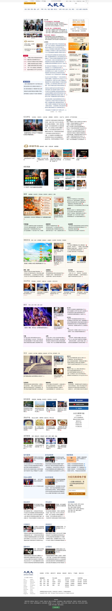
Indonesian (32, 582)
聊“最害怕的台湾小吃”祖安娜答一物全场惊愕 (55, 339)
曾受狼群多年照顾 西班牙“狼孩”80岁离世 (28, 410)
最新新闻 (42, 578)
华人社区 (54, 578)
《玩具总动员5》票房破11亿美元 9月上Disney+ (77, 330)
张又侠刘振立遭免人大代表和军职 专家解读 (39, 506)
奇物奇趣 (39, 399)
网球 (33, 436)
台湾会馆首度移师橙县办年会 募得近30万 (60, 481)
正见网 (73, 603)
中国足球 (42, 436)
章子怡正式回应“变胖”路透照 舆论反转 (32, 337)
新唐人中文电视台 (52, 601)
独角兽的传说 (49, 271)
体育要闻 (27, 436)
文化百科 (54, 240)
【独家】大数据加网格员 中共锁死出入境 (82, 459)
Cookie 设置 (56, 607)
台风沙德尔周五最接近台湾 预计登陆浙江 (55, 562)
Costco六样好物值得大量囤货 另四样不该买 (55, 52)
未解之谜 (44, 281)
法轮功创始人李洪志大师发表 (78, 35)
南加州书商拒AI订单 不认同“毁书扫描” (54, 47)
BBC (28, 603)
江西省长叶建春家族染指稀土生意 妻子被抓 (34, 536)
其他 (56, 436)
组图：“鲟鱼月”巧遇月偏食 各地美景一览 (50, 410)
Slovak (25, 590)
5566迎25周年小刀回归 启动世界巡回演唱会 (55, 337)
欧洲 (69, 511)
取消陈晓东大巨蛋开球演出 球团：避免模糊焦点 (77, 320)
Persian (31, 592)
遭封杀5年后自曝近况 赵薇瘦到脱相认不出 (76, 309)
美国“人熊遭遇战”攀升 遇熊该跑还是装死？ (55, 102)
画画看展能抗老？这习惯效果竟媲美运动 (75, 216)
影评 (41, 305)
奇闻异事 (34, 399)
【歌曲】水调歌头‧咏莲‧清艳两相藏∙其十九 (34, 263)
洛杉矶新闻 (49, 477)
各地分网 (84, 9)
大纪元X (80, 408)
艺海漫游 (64, 240)
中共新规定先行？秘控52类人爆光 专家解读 (55, 80)
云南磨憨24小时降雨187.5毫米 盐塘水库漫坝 (55, 50)
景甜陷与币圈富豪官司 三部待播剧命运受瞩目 (58, 316)
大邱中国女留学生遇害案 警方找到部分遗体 (55, 55)
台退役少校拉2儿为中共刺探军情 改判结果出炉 (61, 550)
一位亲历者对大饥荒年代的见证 (52, 133)
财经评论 (56, 117)
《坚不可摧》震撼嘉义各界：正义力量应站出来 (56, 31)
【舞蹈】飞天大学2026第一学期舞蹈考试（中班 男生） (42, 160)
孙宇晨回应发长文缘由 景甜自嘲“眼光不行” (76, 312)
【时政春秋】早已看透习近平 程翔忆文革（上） (56, 110)
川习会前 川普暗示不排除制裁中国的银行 (55, 540)
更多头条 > (33, 38)
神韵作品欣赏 (70, 262)
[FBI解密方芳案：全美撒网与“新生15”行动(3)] (33, 25)
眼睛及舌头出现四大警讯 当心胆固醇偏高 (76, 202)
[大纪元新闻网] (56, 5)
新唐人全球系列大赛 (81, 262)
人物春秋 (49, 240)
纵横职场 (40, 353)
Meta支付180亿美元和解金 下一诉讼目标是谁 (55, 77)
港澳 (48, 581)
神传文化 (67, 580)
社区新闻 (71, 502)
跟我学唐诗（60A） (74, 69)
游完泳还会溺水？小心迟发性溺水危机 (54, 227)
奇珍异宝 (44, 399)
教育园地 (67, 585)
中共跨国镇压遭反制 (56, 28)
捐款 (70, 1)
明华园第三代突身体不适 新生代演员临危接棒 (55, 340)
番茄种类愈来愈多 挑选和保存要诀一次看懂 (33, 384)
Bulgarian (26, 593)
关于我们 (32, 1)
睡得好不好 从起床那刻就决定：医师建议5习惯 (58, 205)
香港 (32, 9)
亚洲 (74, 511)
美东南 (79, 505)
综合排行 (27, 502)
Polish (31, 590)
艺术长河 (67, 587)
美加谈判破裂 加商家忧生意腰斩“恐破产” (54, 463)
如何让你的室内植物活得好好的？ (74, 370)
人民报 (62, 603)
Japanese (32, 580)
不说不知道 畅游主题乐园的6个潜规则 (54, 387)
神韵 (73, 9)
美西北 (73, 505)
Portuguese (32, 585)
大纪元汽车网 (81, 603)
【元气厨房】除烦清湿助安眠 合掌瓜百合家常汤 (78, 225)
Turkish (25, 592)
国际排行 (27, 546)
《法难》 (75, 39)
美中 (69, 507)
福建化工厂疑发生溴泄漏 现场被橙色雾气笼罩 (55, 58)
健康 (80, 9)
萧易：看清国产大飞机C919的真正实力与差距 (76, 121)
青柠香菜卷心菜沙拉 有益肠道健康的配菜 (50, 428)
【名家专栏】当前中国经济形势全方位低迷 (76, 131)
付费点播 (51, 146)
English (31, 579)
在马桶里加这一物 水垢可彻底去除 (74, 359)
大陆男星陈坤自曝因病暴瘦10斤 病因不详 (76, 314)
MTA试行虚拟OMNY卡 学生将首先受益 (33, 463)
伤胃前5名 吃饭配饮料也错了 (52, 225)
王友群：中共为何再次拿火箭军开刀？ (54, 129)
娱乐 (67, 9)
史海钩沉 (44, 240)
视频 (52, 9)
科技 (63, 9)
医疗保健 (80, 581)
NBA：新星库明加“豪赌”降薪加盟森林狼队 (62, 447)
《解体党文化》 (78, 421)
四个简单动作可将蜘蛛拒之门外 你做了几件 (55, 66)
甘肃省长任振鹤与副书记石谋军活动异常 (54, 88)
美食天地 (27, 417)
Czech (31, 589)
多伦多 (74, 508)
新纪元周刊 (84, 601)
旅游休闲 (45, 353)
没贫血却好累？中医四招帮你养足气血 (32, 228)
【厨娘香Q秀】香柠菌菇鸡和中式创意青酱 (62, 428)
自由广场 (62, 117)
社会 (44, 585)
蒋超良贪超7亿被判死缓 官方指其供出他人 (33, 540)
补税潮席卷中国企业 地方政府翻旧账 (53, 137)
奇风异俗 (50, 399)
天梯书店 (75, 601)
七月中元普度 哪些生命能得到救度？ (75, 249)
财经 (60, 9)
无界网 (86, 603)
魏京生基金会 (60, 604)
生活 (77, 9)
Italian (25, 585)
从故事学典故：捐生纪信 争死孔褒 (53, 276)
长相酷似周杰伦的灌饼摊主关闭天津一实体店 (55, 63)
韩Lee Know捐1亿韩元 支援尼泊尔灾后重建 (77, 339)
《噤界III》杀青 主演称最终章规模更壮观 (75, 331)
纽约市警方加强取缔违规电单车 (31, 467)
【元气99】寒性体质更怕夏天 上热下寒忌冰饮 (33, 227)
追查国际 (50, 603)
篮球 (46, 436)
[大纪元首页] (28, 575)
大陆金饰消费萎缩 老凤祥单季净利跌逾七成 (55, 93)
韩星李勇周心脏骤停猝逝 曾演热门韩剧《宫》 (55, 94)
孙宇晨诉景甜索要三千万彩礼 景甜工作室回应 (33, 340)
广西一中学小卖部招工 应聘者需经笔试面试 (55, 45)
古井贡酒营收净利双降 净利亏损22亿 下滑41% (55, 69)
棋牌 (53, 436)
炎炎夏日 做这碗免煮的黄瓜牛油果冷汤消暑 (28, 428)
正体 (43, 1)
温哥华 (77, 508)
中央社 (31, 603)
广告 (74, 1)
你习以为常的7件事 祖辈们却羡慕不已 (75, 211)
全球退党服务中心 (37, 603)
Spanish (25, 580)
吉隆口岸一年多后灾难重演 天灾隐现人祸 (33, 518)
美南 (76, 505)
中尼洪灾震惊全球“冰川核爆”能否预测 (54, 23)
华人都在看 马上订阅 (77, 493)
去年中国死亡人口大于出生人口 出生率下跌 (34, 538)
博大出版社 (54, 604)
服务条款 (59, 573)
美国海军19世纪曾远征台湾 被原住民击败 (54, 72)
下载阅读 (59, 111)
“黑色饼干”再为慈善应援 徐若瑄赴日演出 (75, 318)
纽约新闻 (27, 81)
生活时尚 (30, 353)
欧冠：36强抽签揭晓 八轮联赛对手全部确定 (50, 447)
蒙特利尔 (82, 508)
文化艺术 (67, 578)
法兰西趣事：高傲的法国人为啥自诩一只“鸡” (58, 251)
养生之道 (52, 417)
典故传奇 (72, 585)
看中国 (65, 603)
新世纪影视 (44, 603)
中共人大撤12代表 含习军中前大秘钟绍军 (33, 514)
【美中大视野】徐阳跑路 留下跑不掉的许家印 (55, 104)
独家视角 (70, 455)
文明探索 (39, 240)
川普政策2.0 (53, 35)
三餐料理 (41, 417)
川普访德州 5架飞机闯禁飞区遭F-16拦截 (54, 89)
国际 (35, 9)
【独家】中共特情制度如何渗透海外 (75, 465)
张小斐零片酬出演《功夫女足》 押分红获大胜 (33, 339)
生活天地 (80, 578)
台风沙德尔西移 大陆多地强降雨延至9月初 (54, 99)
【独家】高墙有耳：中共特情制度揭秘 (76, 469)
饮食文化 (46, 417)
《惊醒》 (81, 39)
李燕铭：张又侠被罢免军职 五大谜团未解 (54, 125)
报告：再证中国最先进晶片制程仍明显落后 (55, 85)
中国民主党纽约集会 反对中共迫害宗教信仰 (39, 459)
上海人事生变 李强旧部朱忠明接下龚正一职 (34, 516)
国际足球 (37, 436)
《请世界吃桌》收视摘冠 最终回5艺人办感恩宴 (77, 325)
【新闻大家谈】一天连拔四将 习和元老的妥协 (55, 105)
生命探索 (72, 580)
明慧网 (69, 603)
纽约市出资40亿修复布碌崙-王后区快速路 (33, 469)
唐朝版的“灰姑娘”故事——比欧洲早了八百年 (76, 248)
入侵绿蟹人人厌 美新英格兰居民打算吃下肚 (55, 83)
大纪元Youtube (80, 404)
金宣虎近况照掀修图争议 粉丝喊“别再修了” (77, 342)
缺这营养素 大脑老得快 (73, 228)
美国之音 (46, 601)
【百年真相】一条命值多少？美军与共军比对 (82, 293)
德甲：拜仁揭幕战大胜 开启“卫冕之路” (28, 447)
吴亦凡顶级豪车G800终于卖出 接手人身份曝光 (77, 311)
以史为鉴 (45, 117)
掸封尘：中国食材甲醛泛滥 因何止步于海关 (76, 137)
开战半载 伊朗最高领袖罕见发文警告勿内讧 (55, 38)
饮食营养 (35, 194)
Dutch (31, 586)
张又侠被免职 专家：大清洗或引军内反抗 (33, 511)
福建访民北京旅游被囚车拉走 (33, 59)
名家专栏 (67, 117)
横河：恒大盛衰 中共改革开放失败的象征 (75, 126)
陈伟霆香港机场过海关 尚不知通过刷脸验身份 (76, 323)
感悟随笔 (51, 117)
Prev (25, 25)
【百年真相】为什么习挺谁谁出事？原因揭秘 (55, 74)
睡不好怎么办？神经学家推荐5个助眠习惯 (76, 200)
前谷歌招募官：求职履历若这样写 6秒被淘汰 (77, 384)
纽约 (69, 504)
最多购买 (42, 146)
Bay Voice (54, 603)
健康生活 (50, 194)
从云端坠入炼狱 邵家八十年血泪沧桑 (75, 251)
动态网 (50, 604)
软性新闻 (27, 399)
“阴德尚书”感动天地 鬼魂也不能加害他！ (32, 271)
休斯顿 (74, 507)
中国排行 (27, 524)
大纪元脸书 (80, 400)
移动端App (38, 1)
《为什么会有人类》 (78, 41)
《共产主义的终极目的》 (82, 29)
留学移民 (55, 353)
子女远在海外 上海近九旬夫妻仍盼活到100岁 (55, 60)
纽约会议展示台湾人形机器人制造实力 (32, 86)
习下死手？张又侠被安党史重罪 (33, 187)
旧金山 (72, 504)
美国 (28, 9)
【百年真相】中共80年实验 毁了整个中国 (69, 293)
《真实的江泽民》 (78, 423)
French (25, 583)
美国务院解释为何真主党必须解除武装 (54, 36)
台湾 (38, 9)
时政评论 (39, 117)
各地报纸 (42, 573)
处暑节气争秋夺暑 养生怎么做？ (75, 276)
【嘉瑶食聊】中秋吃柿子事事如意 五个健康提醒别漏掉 (37, 217)
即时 (42, 9)
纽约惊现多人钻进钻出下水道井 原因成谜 (33, 93)
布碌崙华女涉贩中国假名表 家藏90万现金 (33, 91)
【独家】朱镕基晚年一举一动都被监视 (76, 467)
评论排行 (68, 120)
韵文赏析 (59, 240)
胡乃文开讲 (55, 281)
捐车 (67, 1)
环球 (35, 305)
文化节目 (27, 281)
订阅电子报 (78, 1)
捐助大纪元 (81, 573)
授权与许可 (53, 573)
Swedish (25, 586)
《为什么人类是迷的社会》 (78, 38)
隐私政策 (64, 573)
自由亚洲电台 (60, 601)
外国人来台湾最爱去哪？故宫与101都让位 (76, 357)
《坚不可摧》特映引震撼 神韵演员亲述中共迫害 (56, 32)
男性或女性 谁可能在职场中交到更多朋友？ (77, 387)
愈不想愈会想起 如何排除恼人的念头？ (33, 376)
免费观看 (56, 146)
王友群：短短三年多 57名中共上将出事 (54, 122)
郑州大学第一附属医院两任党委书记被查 (54, 96)
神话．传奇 (33, 240)
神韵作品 (32, 601)
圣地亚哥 (79, 507)
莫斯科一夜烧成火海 (81, 177)
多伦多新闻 (49, 455)
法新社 (25, 603)
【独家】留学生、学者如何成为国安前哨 (76, 470)
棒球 (50, 436)
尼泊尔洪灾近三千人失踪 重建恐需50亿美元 (34, 560)
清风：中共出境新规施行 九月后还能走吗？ (76, 139)
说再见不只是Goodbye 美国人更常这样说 (75, 368)
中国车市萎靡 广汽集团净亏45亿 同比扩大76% (55, 78)
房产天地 (50, 353)
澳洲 (77, 510)
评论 (45, 9)
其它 (59, 585)
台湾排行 (49, 546)
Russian (25, 588)
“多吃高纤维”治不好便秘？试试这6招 (76, 230)
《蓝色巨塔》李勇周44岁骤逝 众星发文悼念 (77, 337)
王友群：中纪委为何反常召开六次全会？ (75, 136)
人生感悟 (67, 581)
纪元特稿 (34, 117)
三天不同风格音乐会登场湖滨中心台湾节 (54, 470)
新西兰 (79, 510)
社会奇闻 (55, 399)
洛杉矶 (75, 504)
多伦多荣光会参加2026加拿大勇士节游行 (60, 459)
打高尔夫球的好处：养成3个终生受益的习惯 (77, 385)
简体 (45, 1)
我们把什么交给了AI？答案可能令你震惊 (75, 209)
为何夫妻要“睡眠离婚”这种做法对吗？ (75, 372)
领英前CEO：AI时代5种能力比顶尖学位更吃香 (78, 389)
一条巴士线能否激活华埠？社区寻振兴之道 (33, 83)
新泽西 (69, 505)
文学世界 (72, 581)
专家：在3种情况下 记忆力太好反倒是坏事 (76, 373)
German (32, 583)
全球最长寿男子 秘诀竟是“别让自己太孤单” (58, 364)
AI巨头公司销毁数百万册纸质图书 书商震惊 (55, 49)
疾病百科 (45, 194)
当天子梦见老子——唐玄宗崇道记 (75, 271)
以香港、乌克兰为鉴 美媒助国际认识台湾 (54, 487)
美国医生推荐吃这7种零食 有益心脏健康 (75, 362)
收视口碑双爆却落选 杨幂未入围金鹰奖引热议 (33, 342)
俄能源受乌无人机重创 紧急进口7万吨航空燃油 (56, 82)
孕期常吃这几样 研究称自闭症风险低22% (76, 227)
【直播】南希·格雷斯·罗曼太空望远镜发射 (54, 44)
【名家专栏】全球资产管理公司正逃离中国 (55, 100)
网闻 (48, 585)
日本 (74, 510)
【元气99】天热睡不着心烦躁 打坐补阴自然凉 (33, 225)
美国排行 (49, 524)
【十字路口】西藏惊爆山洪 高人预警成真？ (76, 245)
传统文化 (73, 52)
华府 (79, 504)
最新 (46, 146)
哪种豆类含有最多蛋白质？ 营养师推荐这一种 (33, 387)
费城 (72, 507)
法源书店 (79, 601)
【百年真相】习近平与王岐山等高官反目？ (29, 293)
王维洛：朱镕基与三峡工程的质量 (74, 124)
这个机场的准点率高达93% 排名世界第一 (54, 385)
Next (41, 25)
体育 (41, 585)
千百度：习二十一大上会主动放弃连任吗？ (76, 129)
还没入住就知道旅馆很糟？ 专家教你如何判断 (76, 361)
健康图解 (30, 194)
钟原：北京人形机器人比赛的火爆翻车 (54, 127)
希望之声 (37, 601)
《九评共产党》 (73, 29)
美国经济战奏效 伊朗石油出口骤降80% (33, 555)
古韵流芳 (39, 281)
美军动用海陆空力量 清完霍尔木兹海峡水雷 (55, 39)
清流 (76, 603)
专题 (49, 9)
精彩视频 (27, 167)
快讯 (26, 55)
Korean (25, 582)
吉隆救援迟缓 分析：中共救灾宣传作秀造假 (34, 535)
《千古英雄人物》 (78, 426)
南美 (72, 511)
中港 (29, 305)
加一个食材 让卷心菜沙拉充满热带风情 (39, 428)
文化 (70, 9)
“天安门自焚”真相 (75, 30)
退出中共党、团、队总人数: (79, 20)
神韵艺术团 (27, 601)
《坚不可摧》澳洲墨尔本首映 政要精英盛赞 (55, 29)
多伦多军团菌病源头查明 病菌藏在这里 (54, 469)
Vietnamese (32, 593)
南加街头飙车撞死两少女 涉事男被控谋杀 (54, 107)
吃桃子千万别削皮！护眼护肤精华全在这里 (76, 213)
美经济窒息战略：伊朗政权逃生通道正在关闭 (76, 134)
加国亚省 (70, 508)
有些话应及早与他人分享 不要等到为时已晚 (39, 410)
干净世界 (41, 601)
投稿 (83, 1)
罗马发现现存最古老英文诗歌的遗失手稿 (54, 273)
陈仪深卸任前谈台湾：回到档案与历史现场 (55, 486)
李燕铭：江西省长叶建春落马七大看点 (75, 123)
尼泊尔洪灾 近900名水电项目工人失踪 (54, 25)
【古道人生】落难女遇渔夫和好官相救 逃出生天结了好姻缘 (75, 90)
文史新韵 (49, 281)
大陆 (25, 9)
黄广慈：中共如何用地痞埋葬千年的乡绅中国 (76, 128)
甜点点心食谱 (35, 417)
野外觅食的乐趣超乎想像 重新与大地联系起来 (33, 389)
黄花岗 (58, 603)
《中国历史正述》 (78, 424)
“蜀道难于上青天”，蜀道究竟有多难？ (54, 274)
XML (56, 111)
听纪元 (55, 9)
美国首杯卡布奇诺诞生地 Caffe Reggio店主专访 (77, 375)
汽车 (59, 353)
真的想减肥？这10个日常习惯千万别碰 (75, 214)
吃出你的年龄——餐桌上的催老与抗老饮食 (33, 385)
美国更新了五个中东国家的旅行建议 (53, 67)
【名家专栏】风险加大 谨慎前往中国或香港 (76, 132)
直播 (54, 194)
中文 (25, 579)
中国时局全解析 (56, 21)
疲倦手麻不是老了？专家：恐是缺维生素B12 (55, 230)
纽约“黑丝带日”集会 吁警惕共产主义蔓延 (33, 470)
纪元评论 (27, 117)
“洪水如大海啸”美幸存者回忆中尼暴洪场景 (33, 559)
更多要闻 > (52, 111)
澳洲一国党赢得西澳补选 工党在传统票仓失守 (55, 56)
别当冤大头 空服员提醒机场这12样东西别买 (62, 410)
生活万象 (35, 353)
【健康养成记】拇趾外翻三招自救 (74, 203)
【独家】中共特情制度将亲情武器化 (75, 463)
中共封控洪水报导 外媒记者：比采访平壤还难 (55, 24)
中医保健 (40, 194)
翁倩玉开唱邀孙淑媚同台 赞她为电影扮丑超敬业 (77, 322)
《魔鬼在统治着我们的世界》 (78, 419)
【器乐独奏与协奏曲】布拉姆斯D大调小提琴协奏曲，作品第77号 (55, 160)
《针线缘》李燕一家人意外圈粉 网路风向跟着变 (56, 342)
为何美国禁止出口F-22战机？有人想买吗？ (55, 71)
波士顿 (82, 504)
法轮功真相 (83, 30)
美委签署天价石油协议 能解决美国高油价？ (55, 61)
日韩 (38, 305)
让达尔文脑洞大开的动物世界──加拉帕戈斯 (55, 384)
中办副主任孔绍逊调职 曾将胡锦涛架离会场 (55, 91)
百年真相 (33, 281)
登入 (87, 1)
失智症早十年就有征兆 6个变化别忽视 (75, 198)
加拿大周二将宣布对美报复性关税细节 (54, 465)
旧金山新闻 (28, 477)
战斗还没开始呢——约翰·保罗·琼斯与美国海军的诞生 (75, 65)
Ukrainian (32, 588)
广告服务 (75, 573)
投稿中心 (70, 573)
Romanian (26, 589)
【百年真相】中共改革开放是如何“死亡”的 (56, 293)
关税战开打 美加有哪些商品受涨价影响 (55, 535)
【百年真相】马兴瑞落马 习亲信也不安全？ (42, 293)
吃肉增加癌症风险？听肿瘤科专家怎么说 (54, 228)
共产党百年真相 (73, 117)
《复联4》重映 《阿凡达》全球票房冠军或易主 (35, 327)
